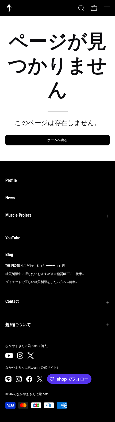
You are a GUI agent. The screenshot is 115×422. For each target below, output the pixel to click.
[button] (81, 8)
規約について (18, 324)
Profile (11, 180)
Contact (12, 301)
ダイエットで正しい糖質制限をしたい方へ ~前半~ (41, 282)
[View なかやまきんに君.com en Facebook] (29, 379)
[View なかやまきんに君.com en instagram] (20, 355)
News (10, 197)
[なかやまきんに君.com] (9, 8)
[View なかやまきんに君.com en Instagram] (8, 379)
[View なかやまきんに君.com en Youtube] (9, 355)
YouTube (12, 237)
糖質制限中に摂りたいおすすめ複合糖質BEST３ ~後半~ (44, 274)
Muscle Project (18, 215)
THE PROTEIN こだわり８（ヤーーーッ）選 (35, 265)
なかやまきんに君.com (32, 394)
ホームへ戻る (57, 140)
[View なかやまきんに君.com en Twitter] (31, 355)
